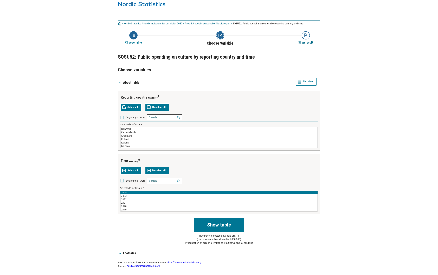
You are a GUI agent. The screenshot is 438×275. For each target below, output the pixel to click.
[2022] (219, 199)
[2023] (219, 196)
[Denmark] (219, 129)
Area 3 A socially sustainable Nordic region (207, 23)
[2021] (219, 202)
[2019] (219, 209)
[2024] (219, 192)
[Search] (178, 117)
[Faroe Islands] (219, 132)
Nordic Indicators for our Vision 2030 (163, 23)
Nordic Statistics (132, 23)
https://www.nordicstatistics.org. (184, 262)
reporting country (134, 97)
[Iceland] (219, 142)
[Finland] (219, 139)
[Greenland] (219, 136)
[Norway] (219, 146)
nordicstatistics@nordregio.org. (143, 266)
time (124, 161)
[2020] (219, 206)
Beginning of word (135, 117)
